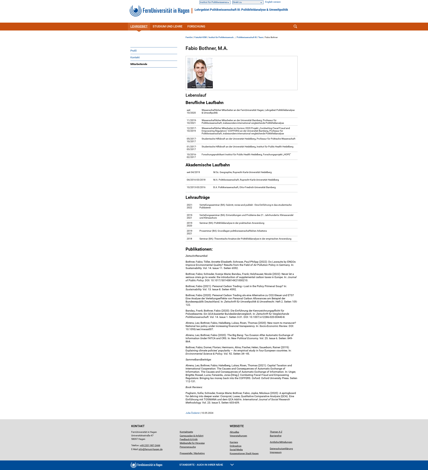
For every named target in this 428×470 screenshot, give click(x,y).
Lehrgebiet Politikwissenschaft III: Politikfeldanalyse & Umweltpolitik (241, 9)
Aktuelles (234, 432)
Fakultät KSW (200, 37)
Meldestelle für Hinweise (192, 443)
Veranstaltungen (238, 435)
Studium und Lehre (167, 26)
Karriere (234, 442)
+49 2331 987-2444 (150, 445)
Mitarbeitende (138, 64)
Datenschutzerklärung (281, 448)
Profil (133, 50)
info (141, 449)
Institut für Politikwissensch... (222, 37)
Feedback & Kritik (189, 439)
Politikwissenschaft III (246, 37)
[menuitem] (153, 50)
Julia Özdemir (193, 413)
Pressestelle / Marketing (192, 453)
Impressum (276, 452)
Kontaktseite (186, 431)
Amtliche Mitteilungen (281, 442)
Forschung (196, 26)
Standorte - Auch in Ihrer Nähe (201, 464)
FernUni (189, 37)
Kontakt (135, 57)
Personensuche (188, 447)
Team (260, 37)
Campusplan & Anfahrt (191, 435)
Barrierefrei (275, 435)
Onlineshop (235, 446)
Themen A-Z (276, 431)
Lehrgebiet (139, 26)
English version (273, 2)
